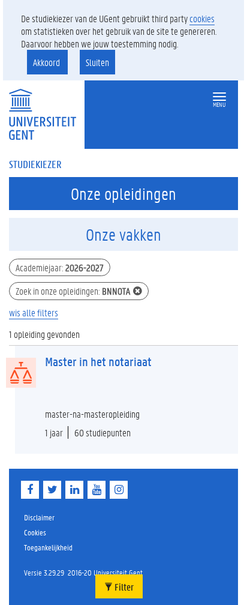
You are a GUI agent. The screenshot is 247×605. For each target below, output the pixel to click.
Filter (123, 586)
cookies (202, 18)
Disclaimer (39, 517)
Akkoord (47, 62)
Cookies (35, 532)
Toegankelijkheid (48, 547)
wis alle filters (33, 312)
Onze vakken (123, 234)
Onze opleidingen (123, 194)
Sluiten (97, 62)
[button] (219, 97)
